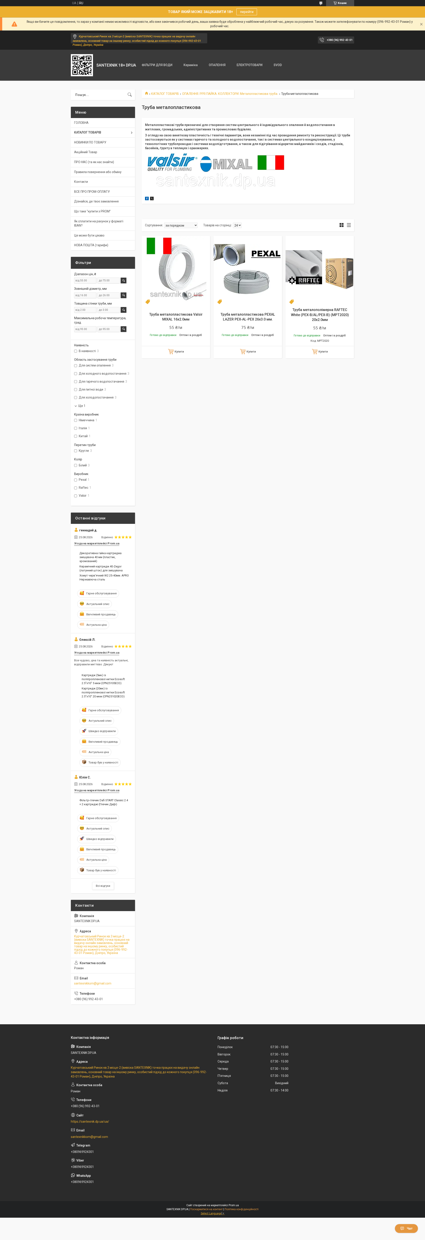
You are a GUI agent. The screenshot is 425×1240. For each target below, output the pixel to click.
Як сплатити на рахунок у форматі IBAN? (98, 223)
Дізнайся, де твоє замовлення (96, 201)
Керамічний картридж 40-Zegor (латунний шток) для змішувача (101, 568)
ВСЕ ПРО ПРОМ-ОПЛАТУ (92, 191)
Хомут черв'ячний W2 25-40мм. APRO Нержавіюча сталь (104, 577)
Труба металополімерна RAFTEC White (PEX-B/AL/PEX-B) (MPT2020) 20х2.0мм (320, 315)
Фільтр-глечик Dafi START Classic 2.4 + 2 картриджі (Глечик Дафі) (103, 802)
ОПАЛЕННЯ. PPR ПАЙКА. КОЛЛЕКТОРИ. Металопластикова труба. (230, 93)
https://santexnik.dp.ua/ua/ (90, 1121)
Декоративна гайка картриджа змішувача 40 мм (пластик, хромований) (100, 557)
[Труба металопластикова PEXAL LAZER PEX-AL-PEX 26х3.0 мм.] (248, 270)
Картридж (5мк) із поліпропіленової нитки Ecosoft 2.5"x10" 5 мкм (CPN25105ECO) (103, 679)
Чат (410, 1228)
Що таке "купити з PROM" (92, 211)
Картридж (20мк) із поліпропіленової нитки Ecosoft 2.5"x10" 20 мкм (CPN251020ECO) (103, 692)
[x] (152, 199)
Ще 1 (81, 406)
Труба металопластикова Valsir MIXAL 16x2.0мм (176, 316)
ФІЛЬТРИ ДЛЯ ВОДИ (157, 65)
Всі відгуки (103, 885)
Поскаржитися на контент (206, 1209)
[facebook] (147, 199)
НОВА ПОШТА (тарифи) (91, 245)
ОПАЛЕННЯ (217, 65)
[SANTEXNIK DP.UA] (82, 65)
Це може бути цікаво (89, 235)
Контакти (81, 181)
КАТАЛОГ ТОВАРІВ (165, 93)
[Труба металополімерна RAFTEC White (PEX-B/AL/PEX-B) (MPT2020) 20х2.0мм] (320, 270)
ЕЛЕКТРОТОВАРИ (250, 65)
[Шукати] (129, 95)
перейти (246, 12)
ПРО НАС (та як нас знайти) (94, 162)
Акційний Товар (85, 152)
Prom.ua (234, 1205)
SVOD (278, 65)
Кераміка (191, 65)
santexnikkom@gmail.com (92, 983)
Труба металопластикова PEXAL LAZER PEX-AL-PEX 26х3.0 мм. (247, 316)
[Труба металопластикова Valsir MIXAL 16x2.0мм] (176, 270)
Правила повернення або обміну (98, 172)
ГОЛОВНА (81, 122)
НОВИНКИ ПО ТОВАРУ (90, 142)
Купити (179, 351)
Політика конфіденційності (242, 1209)
